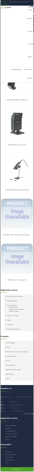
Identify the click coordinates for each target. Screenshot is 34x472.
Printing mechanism (11, 356)
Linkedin (29, 413)
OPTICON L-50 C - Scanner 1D (17, 280)
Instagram (26, 413)
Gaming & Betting (10, 431)
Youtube (32, 413)
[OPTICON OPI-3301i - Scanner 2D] (17, 94)
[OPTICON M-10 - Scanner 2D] (17, 139)
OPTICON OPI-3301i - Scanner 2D (17, 100)
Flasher (7, 378)
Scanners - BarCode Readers (17, 309)
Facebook (24, 413)
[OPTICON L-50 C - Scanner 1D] (17, 274)
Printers (8, 347)
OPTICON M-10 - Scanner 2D (17, 145)
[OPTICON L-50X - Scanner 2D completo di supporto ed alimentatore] (17, 229)
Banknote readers (14, 311)
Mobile (7, 439)
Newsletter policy (10, 460)
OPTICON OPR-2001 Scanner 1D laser (17, 190)
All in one (8, 360)
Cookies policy (9, 457)
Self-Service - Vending (11, 433)
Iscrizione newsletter (11, 454)
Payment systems (10, 342)
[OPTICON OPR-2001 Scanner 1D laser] (17, 184)
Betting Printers (13, 307)
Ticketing (8, 428)
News (7, 462)
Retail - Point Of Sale (11, 436)
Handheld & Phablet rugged (13, 369)
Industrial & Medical (11, 425)
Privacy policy (9, 452)
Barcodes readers (10, 365)
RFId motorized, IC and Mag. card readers (17, 351)
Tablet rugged (9, 374)
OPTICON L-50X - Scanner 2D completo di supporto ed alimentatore (17, 235)
